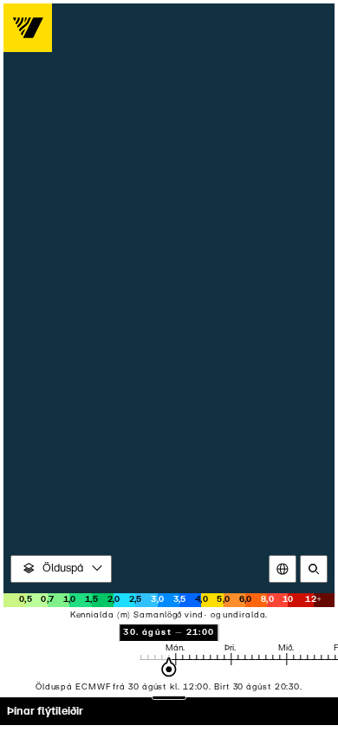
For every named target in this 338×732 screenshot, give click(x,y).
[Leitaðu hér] (314, 569)
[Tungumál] (282, 569)
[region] (169, 366)
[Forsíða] (27, 27)
